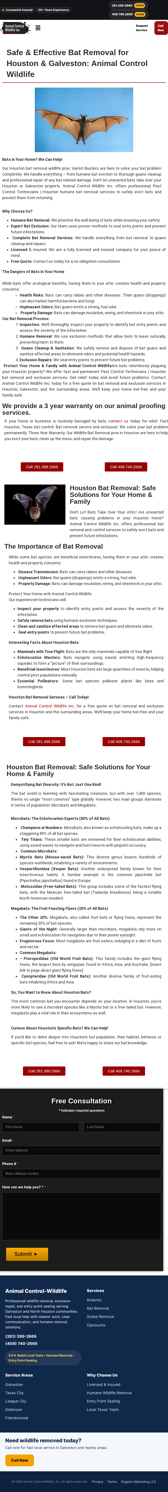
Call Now (161, 28)
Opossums (96, 1325)
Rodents (94, 1300)
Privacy (97, 1482)
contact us (118, 421)
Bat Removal (98, 1308)
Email (8, 1140)
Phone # (10, 1164)
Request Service (142, 28)
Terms (112, 1482)
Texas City (14, 1393)
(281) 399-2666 (21, 1336)
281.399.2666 (128, 5)
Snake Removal (100, 1316)
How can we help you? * (24, 1187)
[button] (38, 28)
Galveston (14, 1384)
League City (15, 1401)
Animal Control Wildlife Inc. (51, 706)
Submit (23, 1254)
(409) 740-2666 (21, 1343)
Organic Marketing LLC (138, 1482)
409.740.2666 (128, 14)
